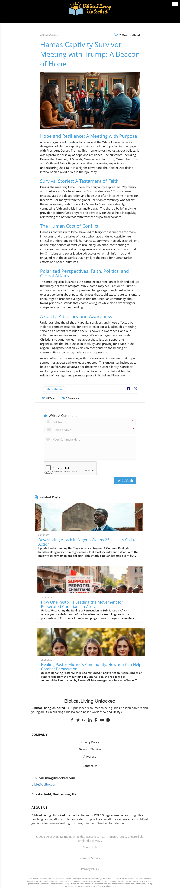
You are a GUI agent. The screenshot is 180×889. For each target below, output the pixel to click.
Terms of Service (90, 858)
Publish (127, 480)
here (114, 886)
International (54, 389)
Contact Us (90, 765)
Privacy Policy (90, 869)
